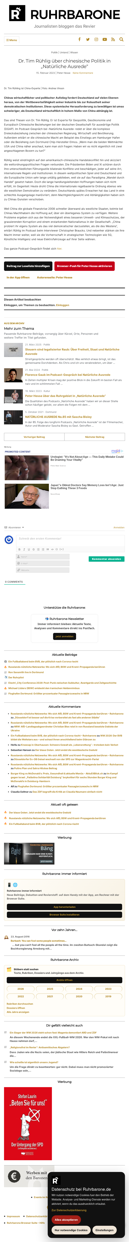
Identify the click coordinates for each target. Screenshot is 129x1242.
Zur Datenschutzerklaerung (69, 1210)
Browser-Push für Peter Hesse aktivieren (84, 266)
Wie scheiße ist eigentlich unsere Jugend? (34, 1062)
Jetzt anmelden (64, 636)
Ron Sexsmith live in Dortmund (26, 672)
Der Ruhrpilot (16, 677)
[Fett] (19, 549)
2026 (20, 988)
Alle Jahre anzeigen (18, 1012)
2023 (108, 988)
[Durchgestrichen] (33, 549)
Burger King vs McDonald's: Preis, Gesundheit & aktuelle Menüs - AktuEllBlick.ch (57, 773)
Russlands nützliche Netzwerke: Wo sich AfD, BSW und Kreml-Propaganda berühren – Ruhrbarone (67, 713)
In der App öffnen (18, 277)
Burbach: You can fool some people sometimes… (39, 940)
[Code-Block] (52, 549)
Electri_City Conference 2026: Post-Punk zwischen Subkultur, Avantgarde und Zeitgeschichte (62, 682)
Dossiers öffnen (16, 1008)
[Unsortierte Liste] (43, 549)
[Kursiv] (24, 549)
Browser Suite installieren (64, 914)
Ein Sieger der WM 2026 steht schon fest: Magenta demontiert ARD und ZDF (53, 1032)
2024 (79, 988)
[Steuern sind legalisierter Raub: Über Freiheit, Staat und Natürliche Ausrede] (13, 350)
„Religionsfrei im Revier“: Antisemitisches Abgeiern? (40, 1047)
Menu (13, 40)
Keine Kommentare (83, 72)
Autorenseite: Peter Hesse (54, 277)
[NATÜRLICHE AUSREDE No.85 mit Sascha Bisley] (13, 417)
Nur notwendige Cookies (71, 1230)
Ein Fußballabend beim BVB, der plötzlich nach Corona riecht (43, 661)
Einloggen (62, 305)
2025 (50, 988)
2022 (21, 996)
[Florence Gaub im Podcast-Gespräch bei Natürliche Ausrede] (13, 375)
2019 (108, 996)
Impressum (13, 1216)
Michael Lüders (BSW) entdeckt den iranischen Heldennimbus (44, 688)
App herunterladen (65, 906)
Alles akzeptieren (66, 1219)
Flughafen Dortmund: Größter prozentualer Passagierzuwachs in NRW (48, 693)
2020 (79, 996)
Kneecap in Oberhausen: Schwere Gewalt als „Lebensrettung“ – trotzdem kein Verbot (69, 744)
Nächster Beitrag (94, 436)
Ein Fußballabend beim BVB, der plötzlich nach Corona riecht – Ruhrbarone (53, 735)
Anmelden (118, 527)
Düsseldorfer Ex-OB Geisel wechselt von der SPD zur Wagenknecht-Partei (56, 759)
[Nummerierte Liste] (38, 549)
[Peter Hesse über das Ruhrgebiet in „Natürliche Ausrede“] (13, 396)
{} (57, 549)
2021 (50, 996)
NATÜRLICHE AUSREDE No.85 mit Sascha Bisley (58, 417)
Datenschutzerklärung (39, 1216)
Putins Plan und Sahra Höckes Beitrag (35, 768)
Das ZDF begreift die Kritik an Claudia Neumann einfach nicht (67, 791)
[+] (62, 549)
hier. (59, 248)
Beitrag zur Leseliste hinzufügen (28, 266)
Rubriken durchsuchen (20, 1003)
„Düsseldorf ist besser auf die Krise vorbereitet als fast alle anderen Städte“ (57, 717)
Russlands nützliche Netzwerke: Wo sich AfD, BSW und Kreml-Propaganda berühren (56, 666)
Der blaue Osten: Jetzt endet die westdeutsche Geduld (66, 750)
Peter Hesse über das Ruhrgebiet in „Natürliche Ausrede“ (65, 396)
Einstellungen (105, 1230)
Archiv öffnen (64, 980)
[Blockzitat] (47, 549)
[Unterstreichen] (29, 549)
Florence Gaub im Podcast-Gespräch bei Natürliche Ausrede (67, 374)
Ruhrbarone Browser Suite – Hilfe (26, 1222)
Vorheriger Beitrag (34, 436)
